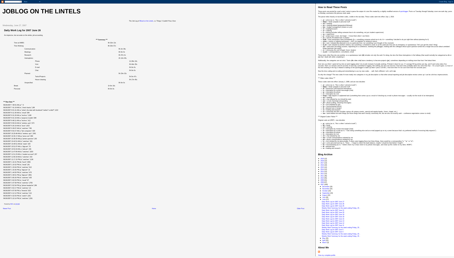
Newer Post (7, 208)
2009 (322, 180)
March (324, 242)
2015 (322, 167)
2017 (322, 163)
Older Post (300, 208)
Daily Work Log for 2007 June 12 (333, 223)
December (326, 186)
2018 (322, 161)
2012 (322, 173)
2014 (322, 169)
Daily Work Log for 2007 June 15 (333, 219)
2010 (322, 178)
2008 (322, 182)
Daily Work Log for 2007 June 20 (333, 212)
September (326, 193)
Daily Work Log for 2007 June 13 (333, 221)
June (324, 199)
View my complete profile (326, 255)
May (324, 238)
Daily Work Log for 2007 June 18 (333, 217)
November (326, 189)
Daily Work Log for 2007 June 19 (333, 214)
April (324, 240)
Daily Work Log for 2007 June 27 (333, 202)
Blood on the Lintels (146, 21)
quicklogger (404, 11)
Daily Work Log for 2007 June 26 (333, 204)
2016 (322, 165)
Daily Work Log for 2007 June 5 (332, 230)
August (325, 195)
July (324, 197)
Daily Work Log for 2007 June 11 (333, 225)
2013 (322, 171)
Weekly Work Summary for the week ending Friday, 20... (341, 208)
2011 (322, 176)
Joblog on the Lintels (41, 11)
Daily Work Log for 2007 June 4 (332, 232)
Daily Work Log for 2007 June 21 (333, 210)
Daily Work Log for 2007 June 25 (333, 206)
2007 (322, 184)
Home (154, 208)
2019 (322, 158)
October (325, 191)
